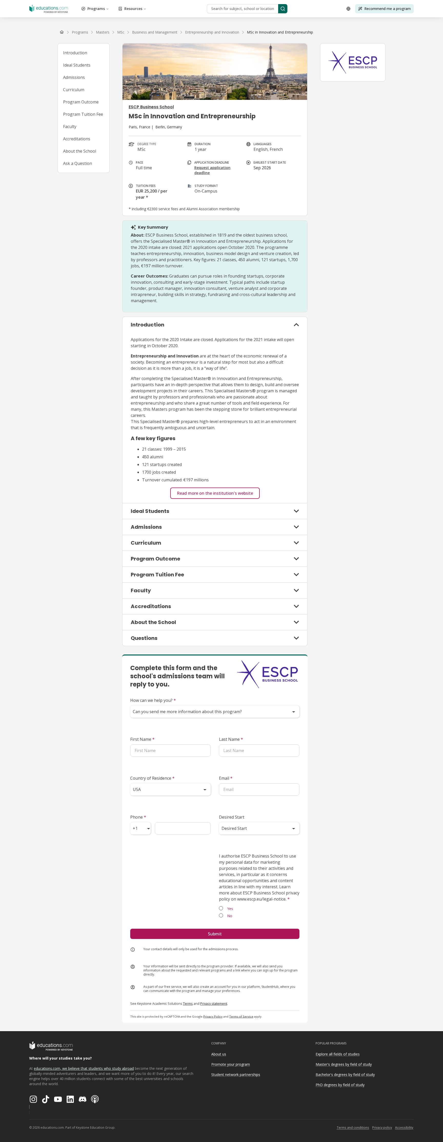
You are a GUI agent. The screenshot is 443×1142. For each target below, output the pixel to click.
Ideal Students (76, 65)
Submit (215, 934)
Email (226, 778)
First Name (142, 739)
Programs (96, 8)
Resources (133, 8)
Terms (188, 1003)
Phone (138, 817)
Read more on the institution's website (215, 493)
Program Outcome (81, 102)
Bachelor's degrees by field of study (345, 1074)
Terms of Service (241, 1016)
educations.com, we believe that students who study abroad (84, 1068)
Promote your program (230, 1064)
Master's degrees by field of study (344, 1064)
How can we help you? (153, 700)
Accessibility (404, 1127)
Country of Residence (152, 778)
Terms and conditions (353, 1127)
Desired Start (231, 817)
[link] (280, 32)
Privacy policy (382, 1127)
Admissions (74, 77)
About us (218, 1054)
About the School (79, 151)
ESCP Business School (151, 107)
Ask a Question (77, 163)
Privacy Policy (213, 1016)
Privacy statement (213, 1003)
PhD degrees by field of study (340, 1084)
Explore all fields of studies (338, 1054)
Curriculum (73, 89)
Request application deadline (212, 170)
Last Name (231, 739)
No (229, 915)
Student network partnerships (235, 1074)
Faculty (69, 126)
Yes (230, 908)
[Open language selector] (348, 8)
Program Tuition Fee (83, 114)
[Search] (282, 8)
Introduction (75, 53)
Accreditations (76, 139)
